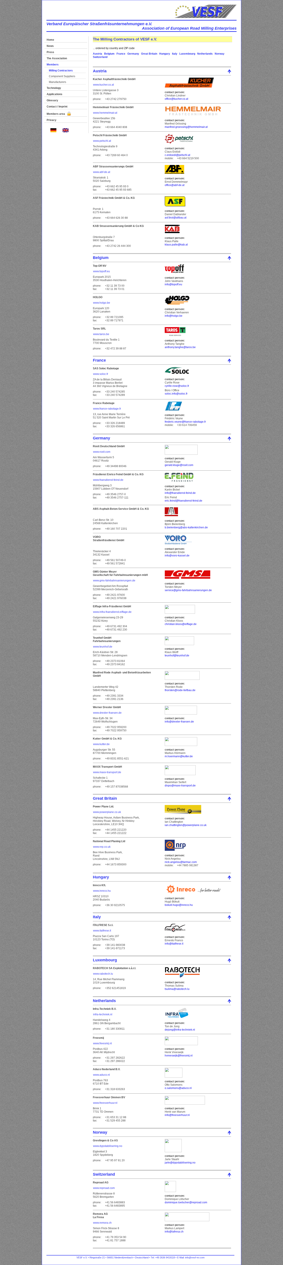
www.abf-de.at (101, 172)
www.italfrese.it (102, 930)
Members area (56, 113)
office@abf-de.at (174, 185)
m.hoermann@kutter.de (179, 756)
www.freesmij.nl (102, 1043)
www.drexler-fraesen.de (107, 712)
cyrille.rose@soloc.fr (177, 385)
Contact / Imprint (57, 106)
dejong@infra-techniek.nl (180, 1029)
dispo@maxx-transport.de (180, 785)
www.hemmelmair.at (105, 112)
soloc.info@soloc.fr (176, 393)
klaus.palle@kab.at (176, 244)
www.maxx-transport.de (107, 772)
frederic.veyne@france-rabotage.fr (185, 421)
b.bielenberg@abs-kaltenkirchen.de (186, 527)
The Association (57, 58)
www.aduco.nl (101, 1074)
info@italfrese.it (174, 943)
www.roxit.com (101, 451)
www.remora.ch (102, 1222)
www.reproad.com (104, 1188)
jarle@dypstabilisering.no (180, 1162)
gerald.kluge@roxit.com (179, 465)
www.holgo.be (101, 302)
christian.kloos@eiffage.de (181, 624)
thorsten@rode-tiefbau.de (180, 690)
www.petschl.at (102, 140)
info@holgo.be (173, 315)
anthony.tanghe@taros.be (180, 347)
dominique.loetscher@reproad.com (186, 1202)
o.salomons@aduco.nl (178, 1088)
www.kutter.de (101, 744)
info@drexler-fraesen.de (179, 721)
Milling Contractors (61, 70)
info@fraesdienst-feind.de (180, 492)
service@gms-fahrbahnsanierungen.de (188, 590)
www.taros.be (101, 334)
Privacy (51, 120)
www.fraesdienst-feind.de (108, 479)
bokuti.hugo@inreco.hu (179, 905)
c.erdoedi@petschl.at (177, 155)
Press (50, 52)
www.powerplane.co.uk (107, 812)
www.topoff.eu (101, 271)
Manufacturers (57, 82)
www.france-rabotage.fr (107, 408)
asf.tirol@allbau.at (175, 217)
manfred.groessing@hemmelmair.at (186, 126)
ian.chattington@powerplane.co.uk (186, 825)
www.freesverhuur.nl (105, 1102)
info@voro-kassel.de (177, 555)
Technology (54, 88)
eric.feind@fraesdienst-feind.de (183, 500)
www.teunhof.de (102, 646)
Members (53, 64)
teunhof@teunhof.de (177, 655)
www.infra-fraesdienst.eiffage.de (112, 611)
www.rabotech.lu (103, 973)
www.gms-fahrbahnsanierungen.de (114, 580)
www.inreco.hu (102, 890)
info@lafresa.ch (174, 1231)
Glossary (52, 100)
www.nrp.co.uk (102, 846)
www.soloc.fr (100, 374)
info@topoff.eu (173, 284)
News (50, 46)
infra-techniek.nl (102, 1014)
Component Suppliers (62, 76)
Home (50, 39)
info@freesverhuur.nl (177, 1115)
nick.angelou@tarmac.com (181, 862)
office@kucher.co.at (176, 98)
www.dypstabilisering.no (107, 1146)
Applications (54, 94)
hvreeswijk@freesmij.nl (179, 1055)
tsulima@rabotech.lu (177, 989)
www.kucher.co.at (103, 84)
